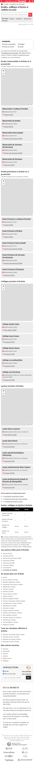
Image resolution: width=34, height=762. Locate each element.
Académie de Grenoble (17, 4)
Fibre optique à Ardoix (10, 615)
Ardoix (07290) (8, 115)
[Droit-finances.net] (25, 752)
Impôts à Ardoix (8, 596)
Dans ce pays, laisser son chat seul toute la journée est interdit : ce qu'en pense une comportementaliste (17, 694)
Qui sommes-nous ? (8, 735)
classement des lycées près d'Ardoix (15, 499)
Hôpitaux (5, 661)
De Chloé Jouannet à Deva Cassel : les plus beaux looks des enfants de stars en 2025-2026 (16, 702)
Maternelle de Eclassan (12, 159)
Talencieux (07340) (9, 563)
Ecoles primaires (8, 47)
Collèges (22, 44)
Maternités (6, 651)
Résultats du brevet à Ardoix (12, 639)
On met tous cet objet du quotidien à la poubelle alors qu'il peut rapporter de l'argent (16, 725)
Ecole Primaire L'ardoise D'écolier (16, 219)
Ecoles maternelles (9, 44)
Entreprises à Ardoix (9, 620)
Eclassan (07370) (9, 165)
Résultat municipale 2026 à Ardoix (13, 634)
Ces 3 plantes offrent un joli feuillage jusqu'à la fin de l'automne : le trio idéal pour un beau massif (16, 716)
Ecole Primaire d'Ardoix (12, 231)
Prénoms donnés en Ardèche (12, 617)
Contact (16, 735)
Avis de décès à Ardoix (10, 594)
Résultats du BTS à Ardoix (11, 641)
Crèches (5, 654)
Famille (6, 671)
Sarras (12, 18)
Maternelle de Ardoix (11, 121)
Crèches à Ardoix (8, 589)
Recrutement (28, 735)
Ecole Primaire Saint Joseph (14, 243)
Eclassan (19, 18)
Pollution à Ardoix (8, 608)
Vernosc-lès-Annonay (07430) (13, 138)
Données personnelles (10, 737)
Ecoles (6, 4)
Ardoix (5, 577)
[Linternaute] (9, 752)
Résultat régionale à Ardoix (11, 582)
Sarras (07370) (7, 553)
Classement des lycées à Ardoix (13, 584)
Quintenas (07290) (8, 560)
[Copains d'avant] (9, 756)
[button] (3, 70)
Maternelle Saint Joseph (12, 132)
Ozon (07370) (7, 568)
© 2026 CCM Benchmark (17, 740)
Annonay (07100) (9, 342)
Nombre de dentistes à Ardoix (12, 613)
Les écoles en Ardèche (10, 570)
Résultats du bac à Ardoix (11, 637)
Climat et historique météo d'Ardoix (14, 601)
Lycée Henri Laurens (11, 429)
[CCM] (9, 749)
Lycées (21, 47)
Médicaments (7, 658)
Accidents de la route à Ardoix (12, 603)
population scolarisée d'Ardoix (14, 496)
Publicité (21, 735)
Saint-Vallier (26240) (10, 330)
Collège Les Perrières (11, 372)
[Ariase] (9, 760)
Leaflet (31, 104)
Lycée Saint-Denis (9, 441)
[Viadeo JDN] (25, 756)
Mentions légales (16, 739)
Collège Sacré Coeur (10, 336)
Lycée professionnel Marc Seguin (16, 467)
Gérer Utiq (7, 739)
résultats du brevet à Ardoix (14, 501)
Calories (5, 656)
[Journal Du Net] (25, 749)
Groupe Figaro (25, 739)
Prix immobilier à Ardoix (10, 622)
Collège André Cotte (10, 324)
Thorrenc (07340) (8, 565)
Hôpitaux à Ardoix (8, 625)
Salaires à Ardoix (8, 591)
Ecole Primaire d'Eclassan (13, 269)
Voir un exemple (26, 671)
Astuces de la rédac (10, 674)
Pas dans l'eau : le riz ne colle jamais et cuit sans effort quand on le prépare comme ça (17, 709)
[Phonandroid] (25, 760)
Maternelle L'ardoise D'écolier (15, 109)
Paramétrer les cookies (23, 737)
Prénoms (5, 649)
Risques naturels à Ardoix (11, 610)
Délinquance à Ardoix (9, 606)
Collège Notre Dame (11, 348)
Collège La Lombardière (12, 360)
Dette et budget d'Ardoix (10, 598)
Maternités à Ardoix (9, 587)
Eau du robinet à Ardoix (10, 580)
